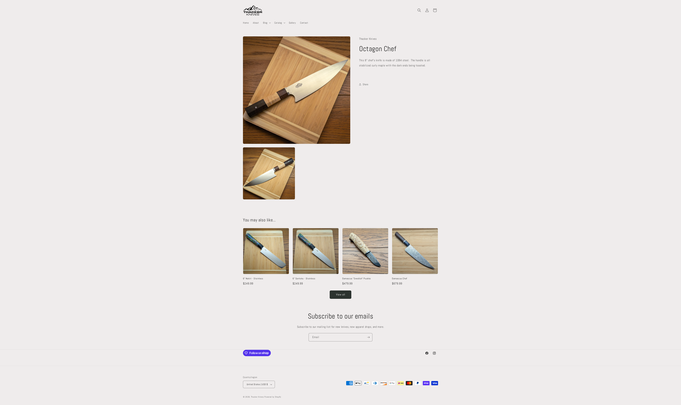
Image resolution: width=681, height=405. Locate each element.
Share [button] (365, 84)
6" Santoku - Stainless (304, 278)
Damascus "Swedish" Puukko (356, 278)
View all (340, 294)
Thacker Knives (257, 397)
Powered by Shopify (272, 397)
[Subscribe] (368, 337)
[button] (266, 22)
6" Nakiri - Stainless (253, 278)
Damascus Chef (399, 278)
